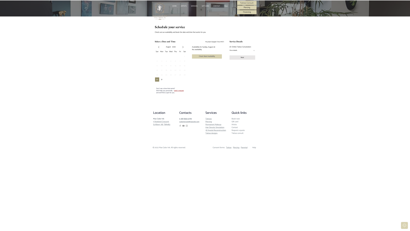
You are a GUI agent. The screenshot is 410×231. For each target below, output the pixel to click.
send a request (179, 90)
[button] (194, 6)
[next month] (183, 47)
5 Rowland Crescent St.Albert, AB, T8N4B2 (161, 123)
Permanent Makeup (213, 124)
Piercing (208, 121)
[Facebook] (180, 125)
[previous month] (158, 47)
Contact (235, 127)
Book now (236, 118)
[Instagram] (186, 125)
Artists (234, 124)
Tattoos (208, 118)
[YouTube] (183, 125)
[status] (214, 42)
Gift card (235, 121)
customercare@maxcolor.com (189, 121)
